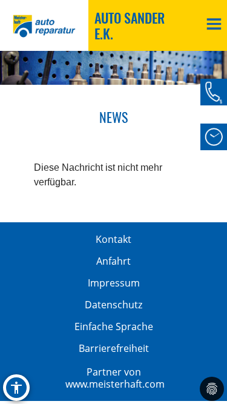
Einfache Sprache (113, 326)
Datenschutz (113, 305)
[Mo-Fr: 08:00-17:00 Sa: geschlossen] (213, 137)
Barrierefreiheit (114, 348)
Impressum (114, 283)
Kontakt (113, 239)
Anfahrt (113, 261)
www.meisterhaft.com (115, 384)
